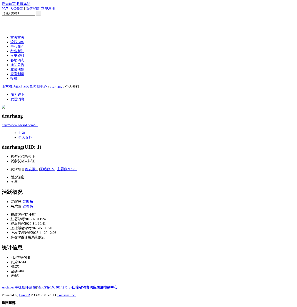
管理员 (28, 202)
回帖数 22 (47, 169)
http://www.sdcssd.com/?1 (20, 125)
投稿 (13, 78)
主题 (21, 133)
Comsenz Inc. (66, 295)
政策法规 (17, 69)
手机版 (20, 287)
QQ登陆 (17, 8)
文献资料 (17, 55)
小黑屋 (31, 287)
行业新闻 (17, 51)
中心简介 (17, 46)
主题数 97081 (67, 169)
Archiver (8, 287)
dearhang (56, 86)
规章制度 (17, 74)
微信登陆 (33, 8)
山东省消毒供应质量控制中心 (24, 86)
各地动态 (17, 60)
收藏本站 (23, 4)
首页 (17, 37)
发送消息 (17, 99)
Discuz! (24, 295)
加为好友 (17, 94)
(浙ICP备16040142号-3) (54, 287)
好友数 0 (31, 169)
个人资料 (25, 137)
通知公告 (17, 65)
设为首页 (9, 4)
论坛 (17, 42)
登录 (5, 8)
